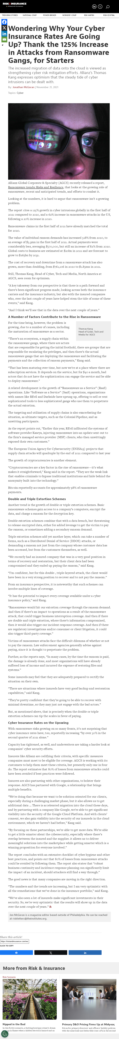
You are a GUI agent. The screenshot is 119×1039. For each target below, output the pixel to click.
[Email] (4, 39)
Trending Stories (10, 15)
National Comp (30, 15)
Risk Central (109, 15)
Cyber (20, 93)
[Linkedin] (4, 34)
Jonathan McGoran (23, 87)
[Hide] (2, 45)
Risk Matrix (89, 15)
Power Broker (49, 15)
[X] (4, 28)
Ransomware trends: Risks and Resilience (35, 187)
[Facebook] (4, 22)
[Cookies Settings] (4, 1034)
